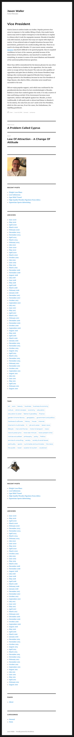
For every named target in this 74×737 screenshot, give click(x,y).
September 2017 (15, 303)
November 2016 (14, 323)
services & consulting (15, 440)
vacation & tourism (30, 448)
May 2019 (12, 265)
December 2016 (14, 320)
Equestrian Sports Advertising (20, 202)
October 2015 (13, 348)
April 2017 (12, 313)
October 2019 (14, 257)
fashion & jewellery (30, 414)
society (28, 440)
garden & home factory (16, 417)
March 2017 (13, 315)
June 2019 (12, 262)
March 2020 (13, 255)
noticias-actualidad (15, 436)
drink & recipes (20, 410)
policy (36, 436)
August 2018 (13, 275)
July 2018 (12, 278)
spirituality (12, 444)
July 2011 (12, 376)
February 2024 (14, 242)
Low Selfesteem (14, 195)
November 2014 (14, 361)
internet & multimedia (16, 425)
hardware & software (15, 421)
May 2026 (12, 222)
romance (32, 112)
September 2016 (15, 328)
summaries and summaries (34, 444)
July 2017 (12, 305)
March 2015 (13, 356)
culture (10, 410)
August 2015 (13, 351)
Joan (11, 112)
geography (31, 417)
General (26, 112)
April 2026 (13, 225)
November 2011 (14, 366)
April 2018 (12, 285)
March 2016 (13, 338)
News (11, 722)
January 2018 (13, 293)
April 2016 (12, 336)
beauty (20, 406)
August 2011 (13, 373)
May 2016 (12, 333)
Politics (42, 436)
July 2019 (12, 260)
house (34, 421)
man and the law (22, 429)
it (26, 425)
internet (41, 421)
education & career (15, 414)
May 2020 (12, 250)
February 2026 (14, 230)
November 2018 (14, 273)
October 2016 (14, 325)
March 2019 (13, 268)
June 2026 (12, 220)
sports (20, 444)
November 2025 (15, 235)
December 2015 (14, 343)
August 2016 (13, 331)
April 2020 (13, 252)
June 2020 (12, 247)
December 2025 (14, 232)
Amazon (10, 50)
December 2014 (14, 358)
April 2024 (13, 237)
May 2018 (12, 283)
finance (42, 414)
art (9, 406)
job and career (34, 425)
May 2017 (12, 310)
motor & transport (36, 429)
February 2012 (14, 363)
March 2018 (13, 288)
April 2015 (12, 353)
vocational (43, 448)
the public (11, 448)
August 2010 (13, 388)
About (11, 702)
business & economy (40, 406)
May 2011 (12, 381)
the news (49, 444)
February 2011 (14, 386)
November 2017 (14, 298)
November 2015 (14, 346)
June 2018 (12, 280)
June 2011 (12, 378)
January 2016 (13, 341)
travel (19, 448)
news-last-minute (30, 433)
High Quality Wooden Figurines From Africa (24, 200)
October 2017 (13, 300)
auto (13, 406)
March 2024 (13, 240)
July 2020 (12, 245)
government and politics (46, 417)
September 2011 (14, 371)
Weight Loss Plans (15, 192)
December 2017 (14, 295)
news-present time (45, 433)
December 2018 (14, 270)
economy (31, 410)
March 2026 (13, 227)
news (47, 429)
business (28, 406)
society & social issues (40, 440)
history (27, 421)
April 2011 (12, 383)
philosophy (28, 436)
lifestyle (11, 429)
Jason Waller (15, 11)
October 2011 (13, 368)
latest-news (46, 425)
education (40, 410)
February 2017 (14, 318)
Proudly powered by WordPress (25, 731)
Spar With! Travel (15, 197)
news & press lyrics (14, 433)
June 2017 (12, 308)
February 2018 (14, 290)
